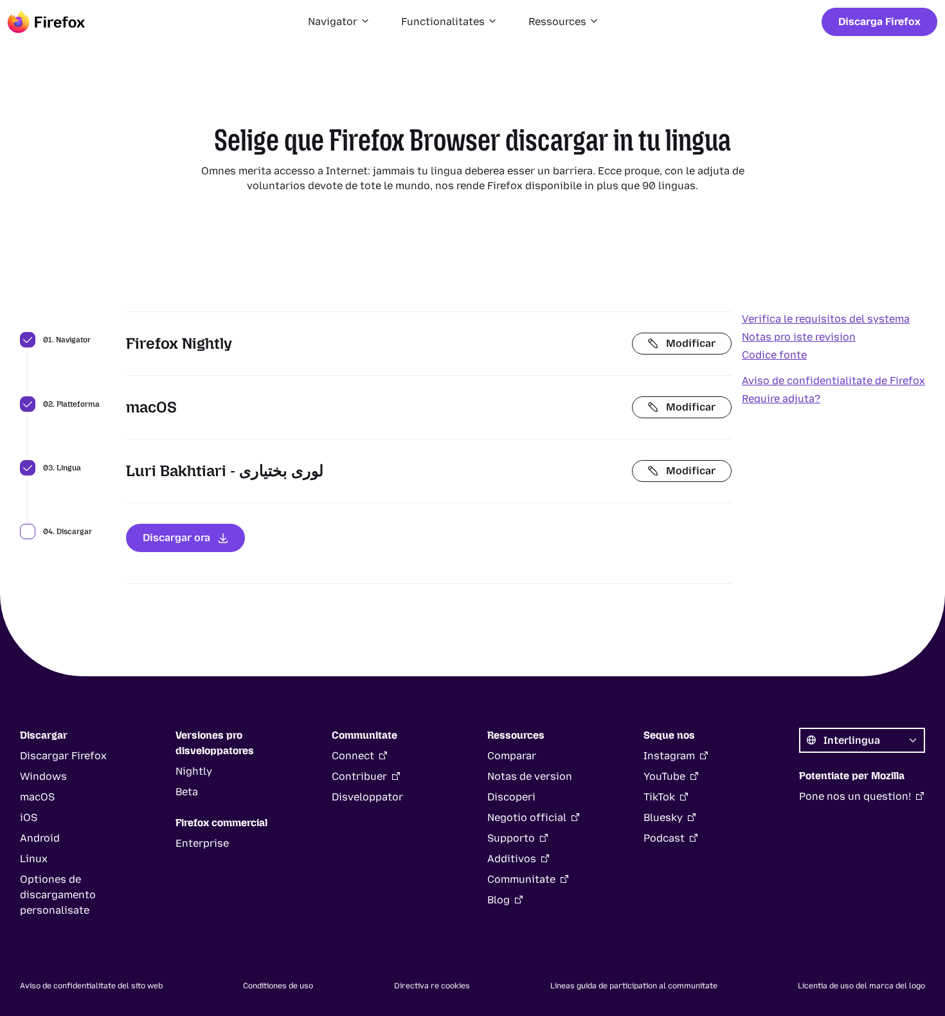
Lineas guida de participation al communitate (633, 985)
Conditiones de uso (278, 985)
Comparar (511, 756)
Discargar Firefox (63, 756)
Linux (34, 859)
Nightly (194, 771)
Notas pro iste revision (799, 337)
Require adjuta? (781, 399)
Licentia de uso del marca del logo (861, 985)
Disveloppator (367, 797)
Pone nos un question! (855, 796)
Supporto (511, 838)
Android (40, 838)
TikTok (659, 797)
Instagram (669, 756)
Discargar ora (176, 537)
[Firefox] (46, 22)
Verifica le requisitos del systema (826, 319)
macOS (37, 797)
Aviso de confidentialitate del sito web (91, 985)
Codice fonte (774, 355)
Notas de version (529, 776)
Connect (353, 756)
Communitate (521, 879)
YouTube (664, 776)
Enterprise (202, 843)
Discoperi (511, 797)
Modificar (691, 343)
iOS (28, 817)
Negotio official (526, 817)
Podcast (664, 838)
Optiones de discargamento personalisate (58, 894)
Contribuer (359, 776)
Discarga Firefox (879, 21)
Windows (43, 776)
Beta (187, 792)
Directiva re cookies (432, 985)
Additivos (511, 859)
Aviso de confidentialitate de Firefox (833, 380)
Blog (498, 900)
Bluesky (663, 817)
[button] (339, 21)
